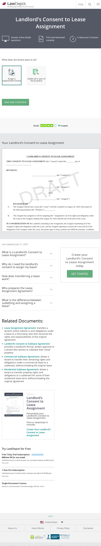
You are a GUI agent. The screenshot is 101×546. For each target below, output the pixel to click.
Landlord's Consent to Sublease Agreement (27, 343)
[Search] (89, 4)
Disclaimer (88, 528)
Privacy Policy (63, 528)
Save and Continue (15, 102)
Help (80, 4)
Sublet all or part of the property (36, 80)
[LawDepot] (14, 3)
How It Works (38, 528)
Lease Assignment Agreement (20, 327)
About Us (12, 528)
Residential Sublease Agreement (21, 369)
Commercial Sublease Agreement (21, 356)
